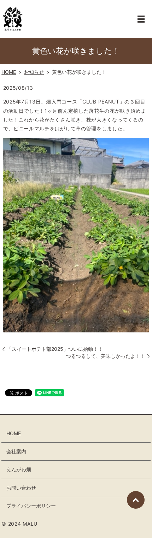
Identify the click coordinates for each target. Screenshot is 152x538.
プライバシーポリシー (31, 506)
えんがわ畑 (18, 469)
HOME (8, 72)
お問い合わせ (21, 488)
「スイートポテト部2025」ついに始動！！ (55, 349)
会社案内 (16, 451)
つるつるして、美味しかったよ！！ (105, 356)
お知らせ (34, 72)
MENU (141, 19)
